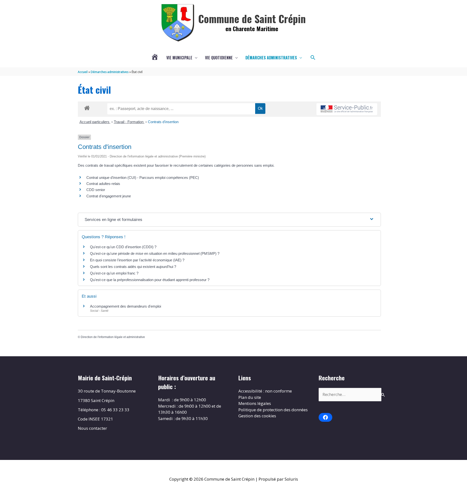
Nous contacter (92, 428)
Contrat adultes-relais (103, 184)
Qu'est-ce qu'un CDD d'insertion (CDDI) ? (123, 247)
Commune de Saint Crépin (252, 18)
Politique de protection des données (273, 409)
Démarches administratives (271, 58)
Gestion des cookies (257, 416)
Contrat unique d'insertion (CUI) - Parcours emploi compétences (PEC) (142, 177)
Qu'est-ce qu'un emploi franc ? (114, 273)
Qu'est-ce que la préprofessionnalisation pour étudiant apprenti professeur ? (149, 280)
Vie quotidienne (219, 58)
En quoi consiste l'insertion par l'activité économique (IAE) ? (137, 260)
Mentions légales (254, 403)
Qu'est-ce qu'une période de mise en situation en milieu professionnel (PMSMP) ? (154, 253)
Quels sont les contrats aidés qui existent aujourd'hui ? (133, 267)
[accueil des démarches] (86, 107)
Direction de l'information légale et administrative (113, 337)
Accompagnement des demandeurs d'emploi (125, 306)
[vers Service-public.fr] (346, 109)
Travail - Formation (129, 122)
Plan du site (249, 397)
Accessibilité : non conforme (265, 391)
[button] (313, 58)
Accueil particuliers (95, 122)
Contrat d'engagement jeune (108, 196)
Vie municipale (179, 58)
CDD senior (95, 190)
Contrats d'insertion (163, 122)
